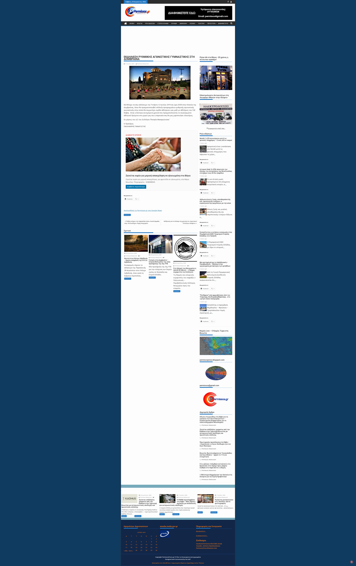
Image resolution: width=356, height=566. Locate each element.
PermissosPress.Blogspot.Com (206, 548)
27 (141, 550)
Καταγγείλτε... (201, 531)
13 (141, 544)
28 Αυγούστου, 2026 (155, 255)
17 (126, 547)
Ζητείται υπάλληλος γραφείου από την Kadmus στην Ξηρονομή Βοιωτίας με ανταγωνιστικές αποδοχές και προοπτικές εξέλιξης (215, 432)
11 (131, 544)
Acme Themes (199, 563)
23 (156, 547)
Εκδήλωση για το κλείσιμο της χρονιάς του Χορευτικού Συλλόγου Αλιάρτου (180, 222)
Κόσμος (192, 23)
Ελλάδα (174, 23)
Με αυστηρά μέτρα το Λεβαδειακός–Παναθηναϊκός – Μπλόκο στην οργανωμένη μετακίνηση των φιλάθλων (215, 264)
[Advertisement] (178, 41)
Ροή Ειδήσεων (150, 23)
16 (156, 544)
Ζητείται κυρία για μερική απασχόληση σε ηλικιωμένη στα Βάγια (158, 175)
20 (141, 547)
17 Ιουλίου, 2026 (182, 495)
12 (136, 544)
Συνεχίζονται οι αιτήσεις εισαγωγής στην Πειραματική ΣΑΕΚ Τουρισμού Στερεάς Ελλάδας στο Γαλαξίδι (216, 234)
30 (156, 550)
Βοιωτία (139, 23)
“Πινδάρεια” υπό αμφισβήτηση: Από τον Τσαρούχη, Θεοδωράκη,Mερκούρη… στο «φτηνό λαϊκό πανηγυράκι (215, 297)
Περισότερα (211, 23)
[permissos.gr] (125, 23)
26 (136, 550)
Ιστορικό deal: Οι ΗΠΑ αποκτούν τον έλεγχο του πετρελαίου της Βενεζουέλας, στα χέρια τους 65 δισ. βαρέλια (216, 171)
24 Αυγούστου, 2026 (145, 495)
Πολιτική (201, 23)
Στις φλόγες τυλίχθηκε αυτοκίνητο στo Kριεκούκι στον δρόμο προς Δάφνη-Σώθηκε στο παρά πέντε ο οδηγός (215, 466)
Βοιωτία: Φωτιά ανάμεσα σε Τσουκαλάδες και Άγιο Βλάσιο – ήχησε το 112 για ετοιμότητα (216, 455)
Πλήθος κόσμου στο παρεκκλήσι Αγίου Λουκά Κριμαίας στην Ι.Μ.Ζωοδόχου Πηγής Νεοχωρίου (141, 222)
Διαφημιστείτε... (202, 536)
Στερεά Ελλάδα (163, 23)
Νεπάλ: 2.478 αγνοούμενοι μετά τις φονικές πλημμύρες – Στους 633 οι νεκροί (216, 139)
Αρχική (132, 23)
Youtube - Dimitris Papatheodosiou (208, 546)
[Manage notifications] (351, 561)
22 (151, 547)
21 (146, 547)
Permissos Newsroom (143, 64)
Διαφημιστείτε (223, 23)
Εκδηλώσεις (127, 215)
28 (146, 550)
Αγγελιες (124, 516)
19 (136, 547)
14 (146, 544)
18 (131, 547)
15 (151, 544)
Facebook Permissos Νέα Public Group (209, 543)
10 (126, 544)
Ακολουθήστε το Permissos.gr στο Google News (143, 210)
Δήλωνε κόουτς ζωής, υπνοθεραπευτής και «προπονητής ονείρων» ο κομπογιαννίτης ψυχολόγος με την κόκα (215, 201)
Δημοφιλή (183, 23)
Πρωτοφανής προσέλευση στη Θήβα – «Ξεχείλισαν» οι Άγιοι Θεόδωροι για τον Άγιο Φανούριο (215, 444)
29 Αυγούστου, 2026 (131, 253)
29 (151, 550)
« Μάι (126, 551)
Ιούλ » (131, 551)
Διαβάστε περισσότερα (136, 187)
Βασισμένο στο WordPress (161, 563)
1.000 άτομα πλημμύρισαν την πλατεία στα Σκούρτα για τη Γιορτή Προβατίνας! (216, 476)
